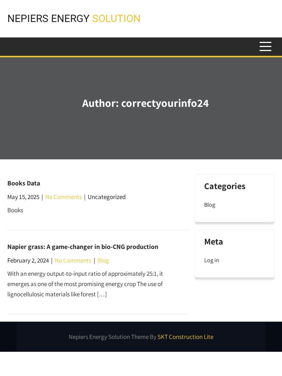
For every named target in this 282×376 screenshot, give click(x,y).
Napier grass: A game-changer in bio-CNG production (82, 246)
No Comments (63, 197)
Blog (103, 260)
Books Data (23, 183)
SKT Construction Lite (185, 337)
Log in (211, 260)
